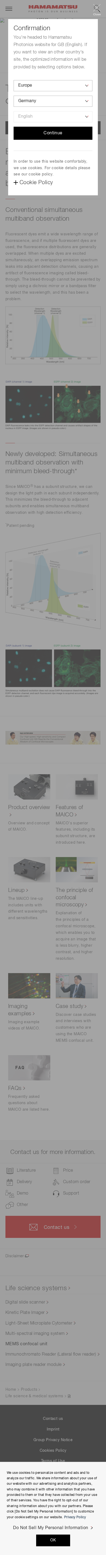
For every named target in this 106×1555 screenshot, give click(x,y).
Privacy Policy (75, 1517)
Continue (53, 133)
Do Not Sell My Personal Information (50, 1528)
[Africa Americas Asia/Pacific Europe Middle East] (53, 85)
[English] (53, 116)
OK (53, 1540)
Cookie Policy (36, 182)
